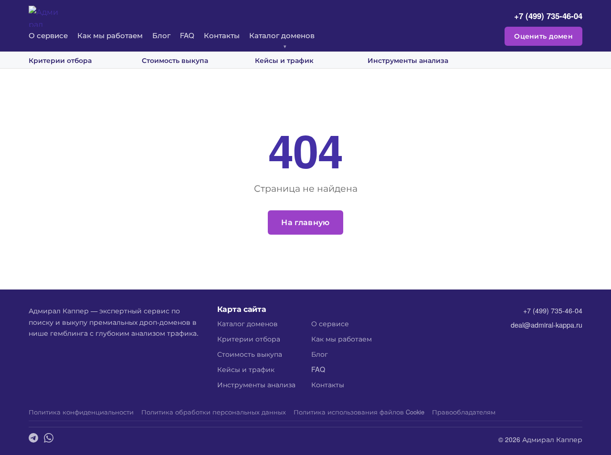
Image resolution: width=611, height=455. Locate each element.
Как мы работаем (110, 35)
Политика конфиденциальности (81, 411)
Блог (161, 35)
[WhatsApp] (48, 439)
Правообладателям (463, 411)
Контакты (222, 35)
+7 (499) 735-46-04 (548, 15)
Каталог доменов (282, 35)
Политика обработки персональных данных (213, 411)
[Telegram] (33, 439)
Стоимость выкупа (175, 60)
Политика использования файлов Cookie (359, 411)
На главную (305, 222)
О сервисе (48, 35)
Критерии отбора (60, 60)
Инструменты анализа (408, 60)
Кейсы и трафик (284, 60)
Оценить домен (543, 36)
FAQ (187, 35)
